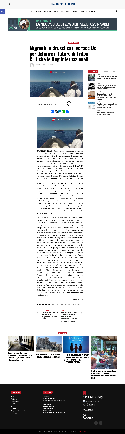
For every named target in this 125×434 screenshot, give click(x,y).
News (61, 11)
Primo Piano (47, 11)
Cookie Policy (83, 431)
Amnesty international (59, 304)
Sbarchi (53, 306)
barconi (71, 304)
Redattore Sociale (65, 178)
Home (31, 11)
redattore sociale (43, 306)
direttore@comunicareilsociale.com (54, 400)
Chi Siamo (14, 399)
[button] (2, 11)
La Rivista (92, 11)
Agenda (56, 11)
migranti (78, 304)
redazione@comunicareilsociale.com (54, 413)
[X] (56, 112)
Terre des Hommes (63, 306)
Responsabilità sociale (80, 11)
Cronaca (68, 11)
